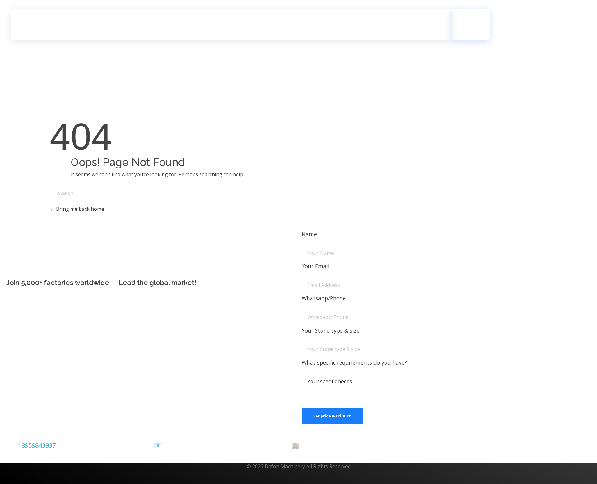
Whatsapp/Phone (324, 298)
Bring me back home (79, 208)
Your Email (316, 266)
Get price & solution (332, 416)
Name (309, 234)
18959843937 (37, 445)
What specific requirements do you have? (354, 362)
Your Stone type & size (330, 330)
